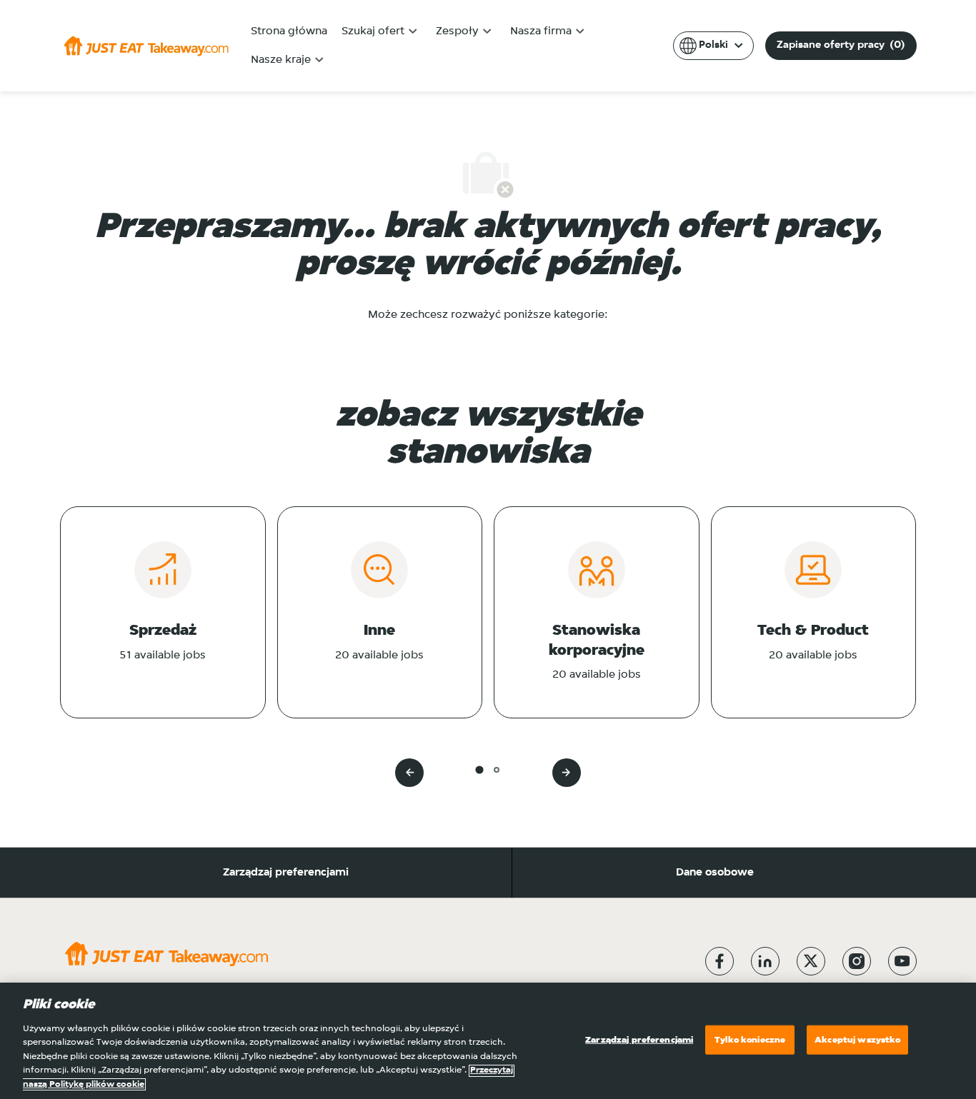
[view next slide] (566, 772)
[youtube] (902, 961)
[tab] (479, 769)
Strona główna (289, 31)
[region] (488, 1041)
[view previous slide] (409, 772)
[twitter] (811, 961)
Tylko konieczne (749, 1039)
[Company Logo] (146, 45)
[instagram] (856, 961)
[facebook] (719, 961)
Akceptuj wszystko (857, 1039)
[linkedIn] (765, 961)
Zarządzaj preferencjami (286, 872)
